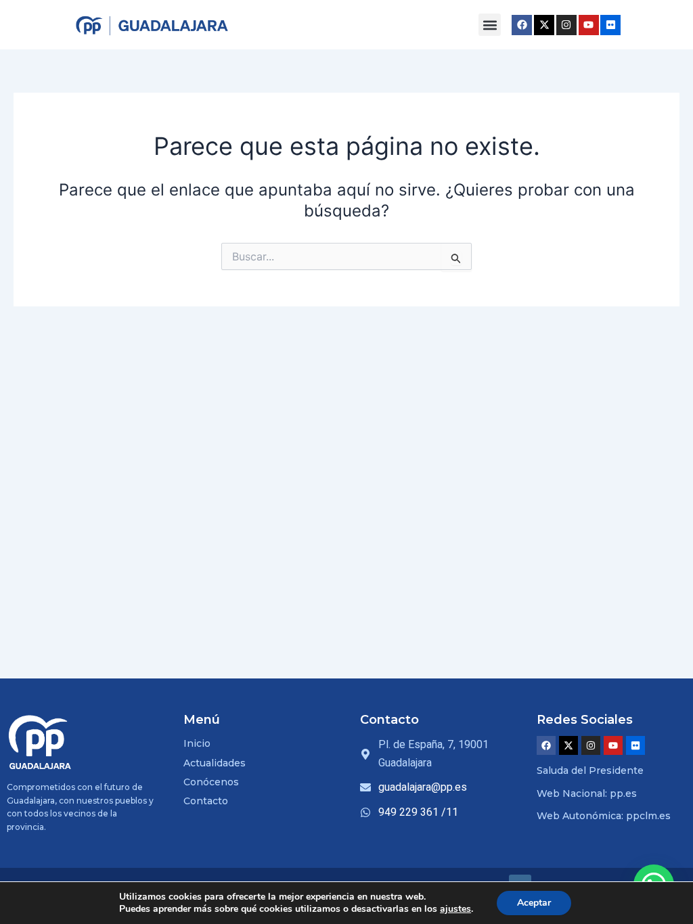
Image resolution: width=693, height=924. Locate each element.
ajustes (455, 909)
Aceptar (534, 902)
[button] (489, 25)
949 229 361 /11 (418, 812)
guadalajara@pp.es (422, 787)
